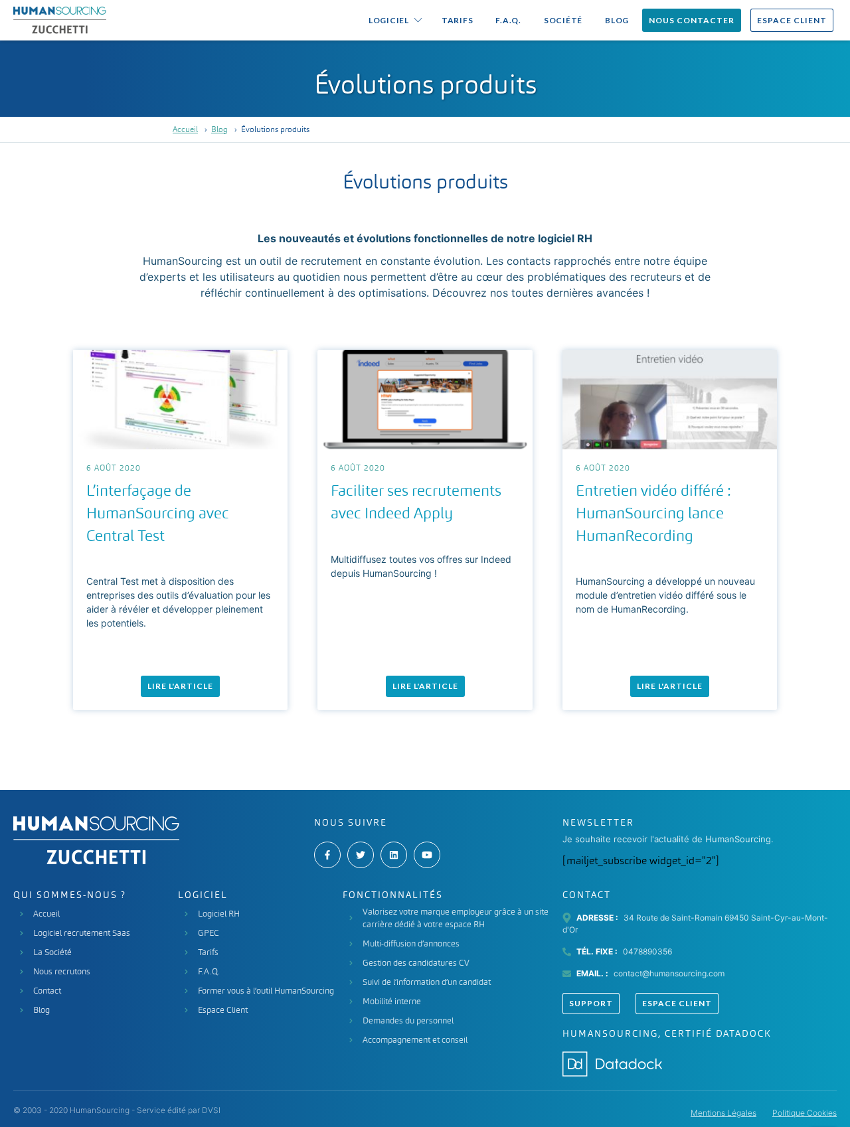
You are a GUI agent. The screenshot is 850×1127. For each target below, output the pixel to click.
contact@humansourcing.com (669, 973)
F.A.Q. (508, 20)
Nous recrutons (61, 971)
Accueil (185, 129)
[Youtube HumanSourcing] (427, 855)
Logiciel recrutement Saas (81, 933)
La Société (52, 952)
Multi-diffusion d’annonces (411, 943)
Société (563, 20)
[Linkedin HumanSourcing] (394, 855)
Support (591, 1003)
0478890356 (647, 951)
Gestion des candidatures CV (416, 962)
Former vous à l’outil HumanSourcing (266, 990)
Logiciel (389, 20)
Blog (617, 20)
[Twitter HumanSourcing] (360, 855)
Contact (47, 990)
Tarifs (457, 20)
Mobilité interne (392, 1001)
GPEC (208, 933)
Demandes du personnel (408, 1020)
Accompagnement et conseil (415, 1039)
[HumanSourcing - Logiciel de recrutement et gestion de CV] (59, 20)
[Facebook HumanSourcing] (327, 855)
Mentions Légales (723, 1113)
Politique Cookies (804, 1113)
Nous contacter (691, 20)
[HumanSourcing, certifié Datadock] (612, 1062)
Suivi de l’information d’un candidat (427, 982)
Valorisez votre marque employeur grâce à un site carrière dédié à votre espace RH (456, 918)
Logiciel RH (219, 913)
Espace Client (223, 1009)
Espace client (792, 20)
